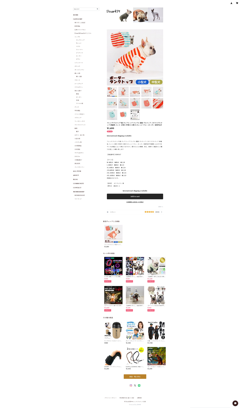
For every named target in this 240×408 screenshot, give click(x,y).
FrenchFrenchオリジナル (83, 33)
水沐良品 (77, 149)
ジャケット (79, 53)
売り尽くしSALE (80, 22)
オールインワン (79, 70)
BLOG (75, 179)
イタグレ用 (78, 142)
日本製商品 (78, 146)
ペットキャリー (79, 167)
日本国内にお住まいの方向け (135, 202)
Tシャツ (78, 43)
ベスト (78, 46)
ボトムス (77, 66)
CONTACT (77, 188)
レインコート (79, 63)
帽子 (77, 131)
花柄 (77, 100)
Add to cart (135, 196)
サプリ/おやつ (79, 153)
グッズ (77, 107)
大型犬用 (77, 138)
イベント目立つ (79, 114)
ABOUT (76, 175)
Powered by (133, 404)
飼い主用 (77, 73)
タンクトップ (80, 40)
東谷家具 (77, 163)
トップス (77, 37)
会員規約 (139, 398)
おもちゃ (77, 156)
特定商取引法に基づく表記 (127, 398)
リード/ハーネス (80, 121)
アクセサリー (79, 87)
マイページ (78, 199)
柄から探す (78, 91)
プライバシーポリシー (111, 398)
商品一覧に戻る (135, 377)
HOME (75, 15)
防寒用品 (77, 26)
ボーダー (79, 97)
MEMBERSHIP (80, 195)
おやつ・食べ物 (79, 135)
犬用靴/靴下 (78, 160)
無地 (77, 94)
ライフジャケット (80, 125)
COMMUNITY (78, 183)
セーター (79, 56)
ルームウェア (79, 83)
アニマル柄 (79, 103)
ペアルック (78, 118)
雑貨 (76, 128)
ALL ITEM (77, 171)
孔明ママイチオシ (80, 30)
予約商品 (77, 110)
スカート (77, 80)
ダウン (78, 59)
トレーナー (79, 49)
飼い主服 (79, 76)
